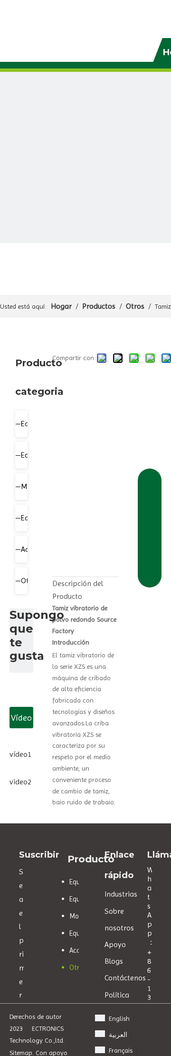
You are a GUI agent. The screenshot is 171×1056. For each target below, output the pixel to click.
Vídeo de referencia (21, 720)
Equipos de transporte (26, 517)
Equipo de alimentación (26, 455)
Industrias (120, 894)
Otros (26, 580)
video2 (20, 781)
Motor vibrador (26, 486)
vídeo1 (20, 754)
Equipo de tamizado (26, 423)
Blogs (113, 961)
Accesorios (26, 549)
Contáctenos (125, 977)
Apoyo (115, 944)
